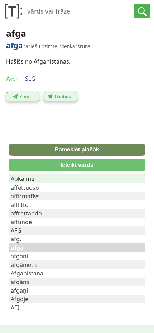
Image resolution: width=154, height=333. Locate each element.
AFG (16, 230)
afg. (16, 239)
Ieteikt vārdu (77, 165)
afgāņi (19, 290)
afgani (19, 256)
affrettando (26, 213)
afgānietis (24, 265)
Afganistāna (27, 273)
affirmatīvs (25, 196)
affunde (21, 222)
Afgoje (19, 299)
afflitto (20, 205)
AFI (15, 308)
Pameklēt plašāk (77, 149)
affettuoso (25, 188)
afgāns (20, 282)
